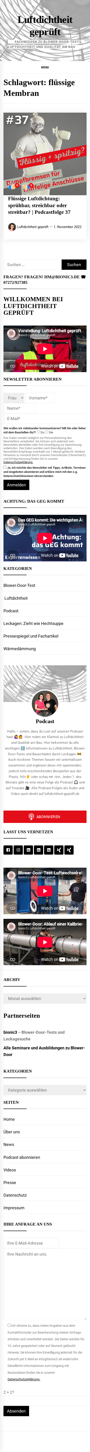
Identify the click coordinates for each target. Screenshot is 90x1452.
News (8, 1144)
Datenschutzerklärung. (18, 462)
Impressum (13, 1207)
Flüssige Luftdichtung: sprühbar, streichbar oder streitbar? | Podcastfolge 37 (39, 205)
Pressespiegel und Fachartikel (30, 636)
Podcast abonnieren (21, 1157)
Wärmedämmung (19, 648)
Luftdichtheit (15, 598)
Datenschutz (15, 1195)
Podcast (10, 610)
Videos (9, 1170)
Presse (9, 1182)
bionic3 (10, 1032)
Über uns (11, 1131)
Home (9, 1119)
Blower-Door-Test (19, 585)
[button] (45, 67)
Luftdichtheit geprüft (32, 227)
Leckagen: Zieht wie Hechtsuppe (33, 623)
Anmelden (16, 484)
